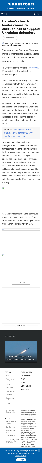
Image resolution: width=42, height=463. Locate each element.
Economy (9, 388)
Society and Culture (10, 399)
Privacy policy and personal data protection (12, 441)
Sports (8, 403)
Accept (21, 460)
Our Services (10, 436)
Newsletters (21, 8)
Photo (24, 379)
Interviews (26, 375)
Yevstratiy (34, 68)
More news (21, 325)
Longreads (26, 386)
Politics (8, 384)
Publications (26, 372)
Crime (8, 407)
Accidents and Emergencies (11, 411)
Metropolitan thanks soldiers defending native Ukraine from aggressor (18, 132)
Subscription (10, 8)
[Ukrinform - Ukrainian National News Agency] (21, 4)
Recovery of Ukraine (10, 380)
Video (23, 382)
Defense (9, 394)
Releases (25, 389)
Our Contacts (10, 427)
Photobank (30, 8)
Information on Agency (11, 422)
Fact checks (10, 391)
